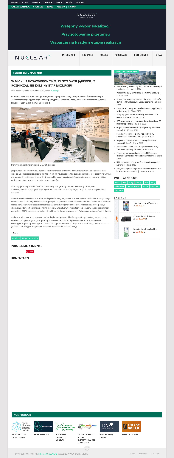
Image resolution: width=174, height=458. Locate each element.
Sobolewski (119, 186)
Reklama (143, 454)
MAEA (145, 186)
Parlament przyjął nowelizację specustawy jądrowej (137, 93)
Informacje (68, 55)
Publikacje (121, 55)
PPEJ (153, 182)
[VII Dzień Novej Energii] (109, 426)
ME (124, 182)
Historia (48, 2)
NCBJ (130, 182)
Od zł (138, 205)
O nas (159, 55)
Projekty (61, 7)
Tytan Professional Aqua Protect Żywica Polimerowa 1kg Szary (145, 203)
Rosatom (16, 238)
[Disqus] (61, 299)
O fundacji (38, 7)
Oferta (59, 2)
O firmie (36, 2)
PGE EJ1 (138, 182)
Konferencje (141, 55)
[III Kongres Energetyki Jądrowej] (65, 426)
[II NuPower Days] (43, 426)
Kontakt (80, 2)
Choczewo (154, 186)
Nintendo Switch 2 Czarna (144, 216)
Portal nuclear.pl (47, 454)
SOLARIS (119, 190)
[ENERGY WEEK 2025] (131, 426)
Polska (104, 55)
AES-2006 (33, 238)
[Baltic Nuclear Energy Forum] (21, 426)
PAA (146, 182)
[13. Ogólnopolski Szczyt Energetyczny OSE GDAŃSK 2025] (87, 426)
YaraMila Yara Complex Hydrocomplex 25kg (145, 229)
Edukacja (87, 55)
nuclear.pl (55, 91)
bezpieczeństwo (133, 186)
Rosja (24, 238)
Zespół (69, 2)
